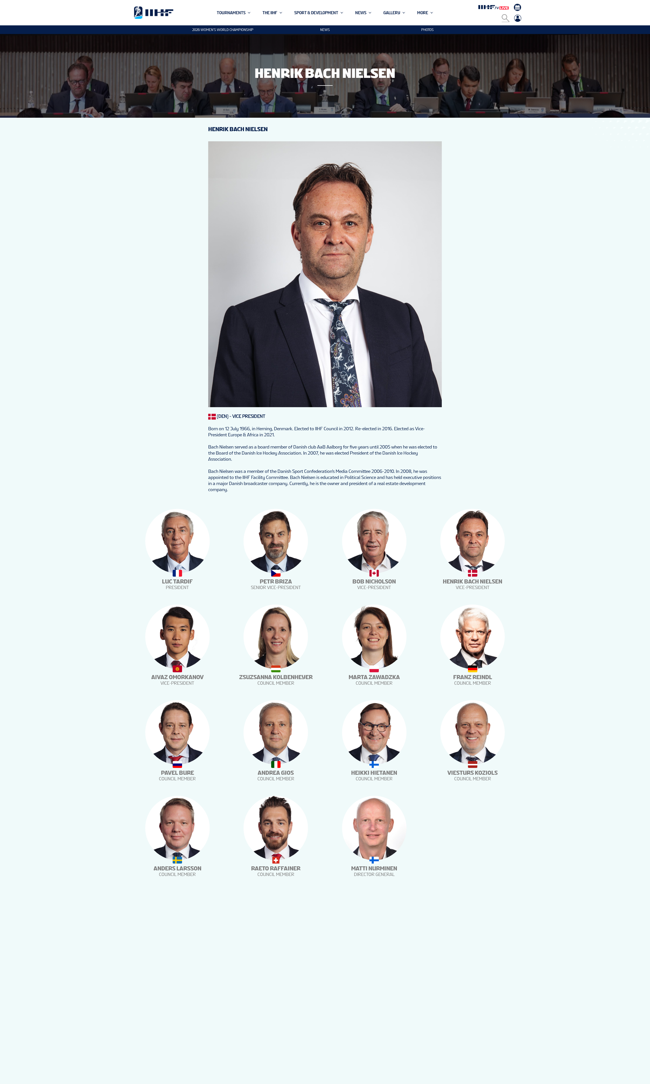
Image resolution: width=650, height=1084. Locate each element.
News (325, 29)
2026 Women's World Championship (222, 29)
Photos (427, 29)
